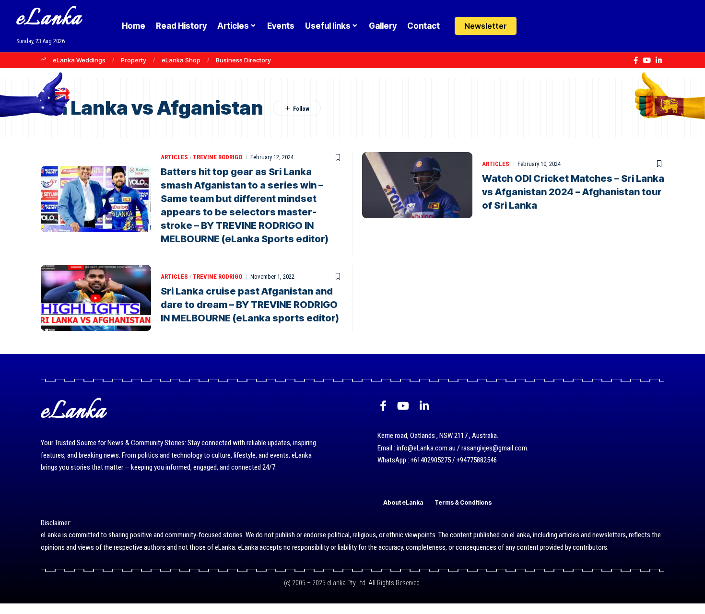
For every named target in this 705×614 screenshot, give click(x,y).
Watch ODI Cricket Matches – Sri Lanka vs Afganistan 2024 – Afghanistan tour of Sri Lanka (573, 192)
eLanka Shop (181, 60)
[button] (553, 26)
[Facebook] (635, 60)
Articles (174, 157)
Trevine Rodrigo (217, 157)
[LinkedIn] (658, 60)
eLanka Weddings (79, 60)
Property (133, 60)
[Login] (534, 26)
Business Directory (243, 60)
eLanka (49, 19)
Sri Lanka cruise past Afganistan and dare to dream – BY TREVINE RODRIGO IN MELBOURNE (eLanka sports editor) (250, 304)
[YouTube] (646, 60)
